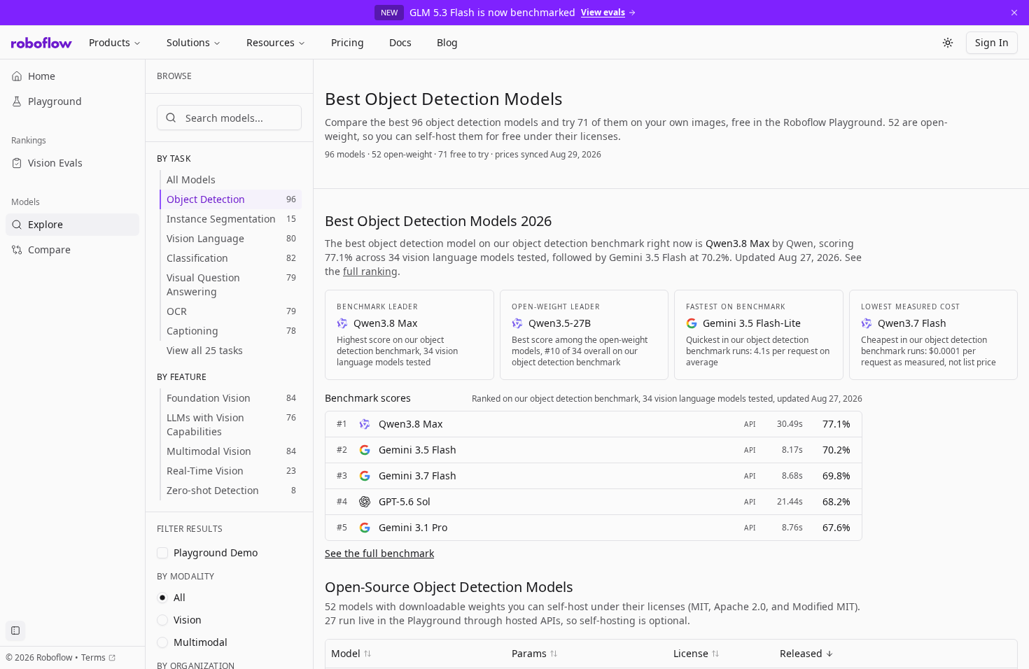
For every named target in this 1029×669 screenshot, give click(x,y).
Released (801, 653)
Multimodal (200, 642)
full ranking (370, 271)
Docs (400, 42)
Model (345, 653)
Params (529, 653)
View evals (603, 12)
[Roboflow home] (41, 42)
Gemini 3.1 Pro (413, 527)
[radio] (162, 597)
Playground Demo (216, 552)
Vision (188, 619)
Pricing (347, 42)
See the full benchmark (379, 553)
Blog (447, 42)
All (180, 597)
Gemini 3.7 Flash (417, 475)
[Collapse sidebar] (15, 630)
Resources (270, 42)
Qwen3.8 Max (410, 423)
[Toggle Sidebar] (144, 364)
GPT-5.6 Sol (404, 501)
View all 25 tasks (205, 350)
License (690, 653)
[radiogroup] (229, 620)
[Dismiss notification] (1014, 12)
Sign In (992, 42)
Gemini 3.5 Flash (417, 449)
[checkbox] (162, 552)
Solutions (188, 42)
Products (109, 42)
